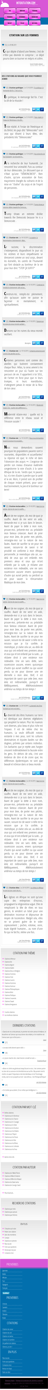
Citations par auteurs (11, 1212)
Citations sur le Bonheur (12, 1116)
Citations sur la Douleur (12, 1128)
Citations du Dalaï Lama (12, 1182)
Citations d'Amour (10, 958)
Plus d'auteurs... (9, 1193)
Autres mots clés (9, 1157)
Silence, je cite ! (7, 1346)
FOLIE (22, 23)
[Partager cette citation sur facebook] (42, 109)
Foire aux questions (10, 1247)
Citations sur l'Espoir (11, 1134)
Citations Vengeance (11, 1004)
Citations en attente (11, 1241)
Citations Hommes (10, 983)
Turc (3, 1281)
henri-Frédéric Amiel (36, 64)
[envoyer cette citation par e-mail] (34, 109)
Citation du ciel (7, 1332)
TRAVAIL (35, 11)
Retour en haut (7, 1368)
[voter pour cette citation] (3, 44)
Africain (4, 1277)
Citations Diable (9, 968)
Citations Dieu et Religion (12, 971)
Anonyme (28, 343)
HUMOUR (35, 17)
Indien (4, 1311)
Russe (4, 1318)
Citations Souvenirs (10, 998)
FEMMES (10, 17)
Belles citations (9, 1112)
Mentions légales (10, 1380)
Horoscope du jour (10, 1250)
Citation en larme (7, 1336)
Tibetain (4, 1314)
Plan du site (8, 1244)
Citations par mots (10, 1209)
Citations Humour (10, 986)
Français (4, 1288)
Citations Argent (9, 965)
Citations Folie (9, 977)
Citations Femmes (10, 974)
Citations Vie (8, 962)
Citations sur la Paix (10, 1140)
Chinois (4, 1304)
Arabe (4, 1274)
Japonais (4, 1270)
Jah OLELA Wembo (24, 109)
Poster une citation (10, 1231)
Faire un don (6, 1372)
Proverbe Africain (41, 1061)
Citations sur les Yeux (11, 1149)
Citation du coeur (7, 1329)
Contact (7, 1237)
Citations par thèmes (11, 1215)
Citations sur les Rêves (11, 1143)
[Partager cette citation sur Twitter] (38, 109)
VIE (10, 11)
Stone (44, 1040)
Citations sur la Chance (11, 1119)
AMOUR (22, 11)
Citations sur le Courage (12, 1122)
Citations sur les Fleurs (11, 1137)
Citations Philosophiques (12, 989)
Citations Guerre (10, 980)
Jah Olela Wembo (24, 879)
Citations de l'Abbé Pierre (12, 1173)
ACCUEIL (34, 23)
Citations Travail (9, 1001)
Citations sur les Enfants (12, 1131)
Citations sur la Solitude (12, 1146)
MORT (10, 23)
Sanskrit (4, 1307)
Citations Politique (10, 995)
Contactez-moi (9, 1253)
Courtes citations (10, 1012)
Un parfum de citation (9, 1343)
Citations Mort (9, 992)
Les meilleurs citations (11, 1015)
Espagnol (5, 1284)
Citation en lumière (8, 1339)
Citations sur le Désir (11, 1125)
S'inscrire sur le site (10, 1228)
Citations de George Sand (12, 1185)
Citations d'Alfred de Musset (13, 1179)
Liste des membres (10, 1234)
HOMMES (22, 17)
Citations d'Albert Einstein (12, 1176)
